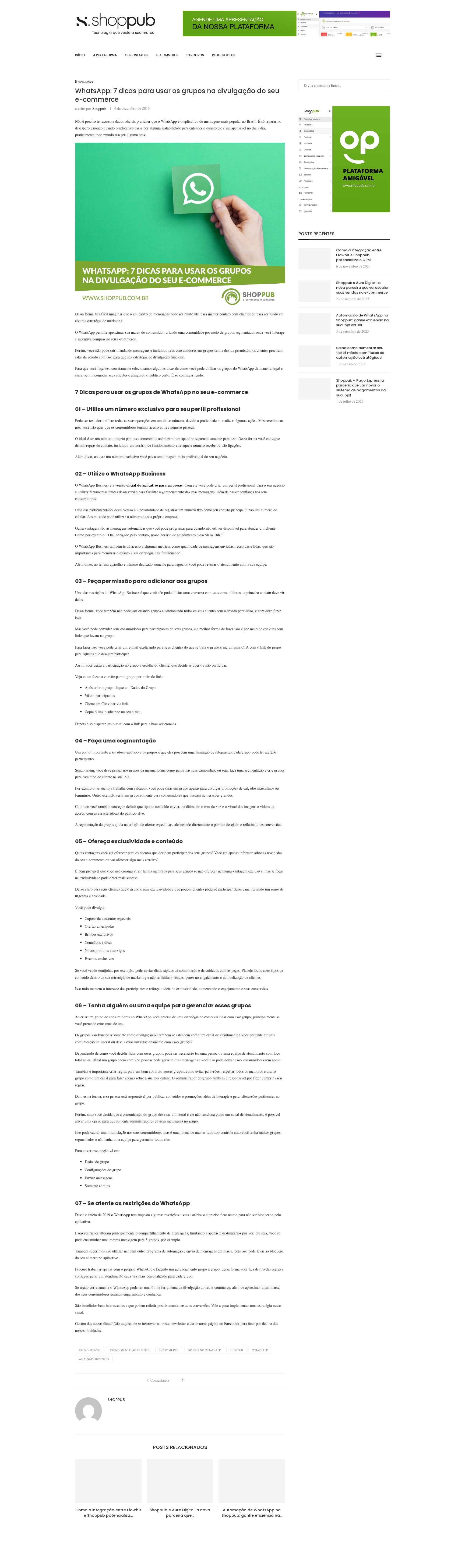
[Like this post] (186, 1380)
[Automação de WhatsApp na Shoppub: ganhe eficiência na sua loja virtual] (252, 1481)
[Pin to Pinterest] (202, 1380)
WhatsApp (260, 1350)
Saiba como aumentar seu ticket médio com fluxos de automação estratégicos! (360, 353)
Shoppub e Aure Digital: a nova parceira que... (180, 1512)
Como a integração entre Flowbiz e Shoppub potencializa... (108, 1512)
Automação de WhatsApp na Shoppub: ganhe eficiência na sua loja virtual (362, 320)
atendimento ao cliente (130, 1350)
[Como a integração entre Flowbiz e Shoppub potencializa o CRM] (108, 1481)
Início (80, 55)
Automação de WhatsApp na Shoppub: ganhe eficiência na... (251, 1512)
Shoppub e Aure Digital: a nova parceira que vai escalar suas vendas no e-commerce (362, 287)
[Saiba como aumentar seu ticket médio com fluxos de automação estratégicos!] (314, 356)
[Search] (387, 55)
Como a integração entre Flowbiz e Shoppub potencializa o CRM (359, 255)
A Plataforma (105, 55)
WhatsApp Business (94, 1359)
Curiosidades (136, 55)
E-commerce (167, 55)
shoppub (236, 1350)
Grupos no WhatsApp (204, 1350)
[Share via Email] (213, 1380)
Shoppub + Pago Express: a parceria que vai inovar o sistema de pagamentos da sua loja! (361, 388)
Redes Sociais (223, 55)
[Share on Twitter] (197, 1380)
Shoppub (99, 108)
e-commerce (169, 1350)
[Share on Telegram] (207, 1380)
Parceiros (195, 55)
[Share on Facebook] (192, 1380)
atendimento (89, 1350)
